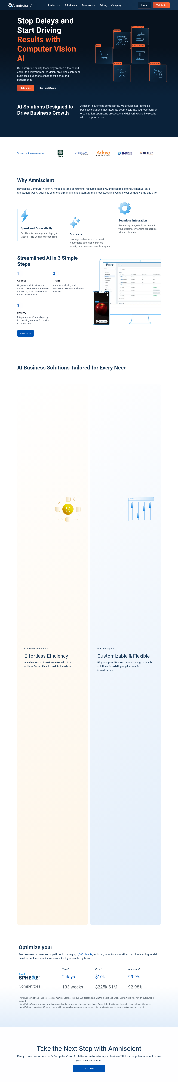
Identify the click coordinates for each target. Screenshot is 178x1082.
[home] (20, 5)
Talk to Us (89, 1068)
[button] (54, 5)
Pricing (103, 5)
